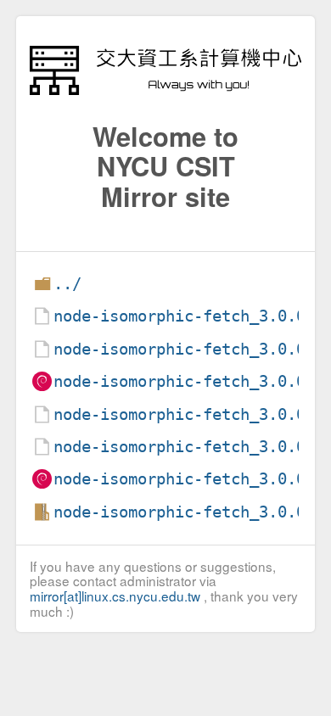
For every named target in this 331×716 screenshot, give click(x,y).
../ (67, 284)
